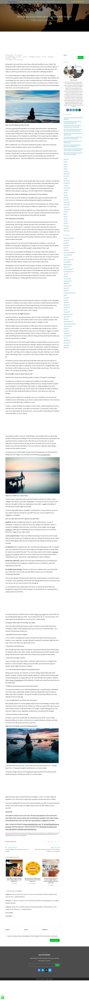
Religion (65, 319)
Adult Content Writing (68, 238)
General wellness (67, 281)
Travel (65, 338)
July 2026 (65, 161)
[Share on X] (46, 841)
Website (44, 929)
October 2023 (66, 206)
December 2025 (67, 173)
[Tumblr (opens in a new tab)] (81, 1)
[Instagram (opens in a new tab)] (76, 1)
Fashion (65, 273)
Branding (65, 250)
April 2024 (65, 195)
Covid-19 (65, 257)
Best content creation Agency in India (15, 833)
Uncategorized (66, 340)
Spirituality (8, 58)
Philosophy (66, 304)
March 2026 (66, 171)
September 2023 (67, 209)
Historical (65, 288)
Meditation (66, 302)
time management (22, 835)
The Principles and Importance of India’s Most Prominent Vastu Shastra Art (33, 880)
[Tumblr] (79, 110)
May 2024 (65, 192)
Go (57, 965)
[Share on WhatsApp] (58, 841)
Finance (65, 276)
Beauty (65, 247)
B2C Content (66, 245)
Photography (66, 307)
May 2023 (65, 218)
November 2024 (67, 183)
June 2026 (65, 164)
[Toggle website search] (63, 1)
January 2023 (66, 228)
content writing (56, 833)
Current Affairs (66, 262)
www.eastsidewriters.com (32, 824)
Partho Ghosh (10, 55)
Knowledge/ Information (34, 56)
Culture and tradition (68, 259)
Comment (9, 916)
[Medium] (76, 110)
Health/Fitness (66, 285)
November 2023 (67, 204)
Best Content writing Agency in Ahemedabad (43, 833)
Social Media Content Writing (44, 834)
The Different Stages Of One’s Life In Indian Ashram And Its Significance (14, 880)
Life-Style (44, 56)
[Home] (31, 20)
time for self (16, 835)
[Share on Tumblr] (55, 841)
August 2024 (66, 190)
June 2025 (65, 178)
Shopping (65, 328)
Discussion (18, 56)
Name (7, 929)
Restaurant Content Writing (69, 323)
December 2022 (67, 230)
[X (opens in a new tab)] (72, 1)
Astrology (65, 240)
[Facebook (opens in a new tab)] (74, 1)
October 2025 (66, 176)
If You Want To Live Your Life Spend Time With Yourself (47, 20)
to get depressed (44, 455)
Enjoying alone (22, 834)
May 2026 (65, 166)
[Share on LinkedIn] (52, 841)
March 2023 (66, 223)
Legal (65, 295)
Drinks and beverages (68, 269)
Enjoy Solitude (15, 834)
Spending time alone (9, 835)
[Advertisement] (44, 41)
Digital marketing (67, 264)
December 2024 (67, 180)
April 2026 (65, 168)
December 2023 (67, 202)
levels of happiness (16, 680)
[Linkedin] (42, 970)
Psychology (50, 56)
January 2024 (66, 199)
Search (65, 55)
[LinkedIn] (73, 110)
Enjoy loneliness (8, 834)
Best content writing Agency (29, 833)
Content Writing (11, 56)
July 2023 (65, 214)
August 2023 (66, 211)
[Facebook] (67, 110)
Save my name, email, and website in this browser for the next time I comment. (32, 936)
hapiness (25, 56)
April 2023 (65, 221)
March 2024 (66, 197)
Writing (14, 58)
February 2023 (66, 225)
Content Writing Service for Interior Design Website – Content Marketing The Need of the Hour (51, 880)
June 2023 (65, 216)
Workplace (66, 345)
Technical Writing (67, 335)
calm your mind (40, 614)
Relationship (66, 316)
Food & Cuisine (66, 278)
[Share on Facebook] (49, 841)
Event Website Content (68, 271)
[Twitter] (50, 970)
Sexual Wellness (67, 326)
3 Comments (10, 59)
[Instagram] (70, 110)
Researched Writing (67, 321)
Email (26, 929)
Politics (65, 309)
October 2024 (66, 185)
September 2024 (67, 187)
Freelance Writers (28, 834)
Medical (65, 300)
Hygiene (65, 290)
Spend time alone (53, 834)
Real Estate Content (67, 314)
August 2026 (66, 159)
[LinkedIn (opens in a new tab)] (79, 1)
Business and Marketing (68, 252)
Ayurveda (65, 243)
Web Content (66, 342)
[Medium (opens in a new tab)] (83, 1)
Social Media (35, 834)
